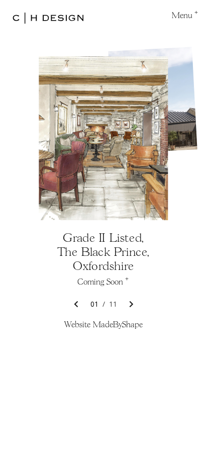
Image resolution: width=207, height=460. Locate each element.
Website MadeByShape (103, 325)
